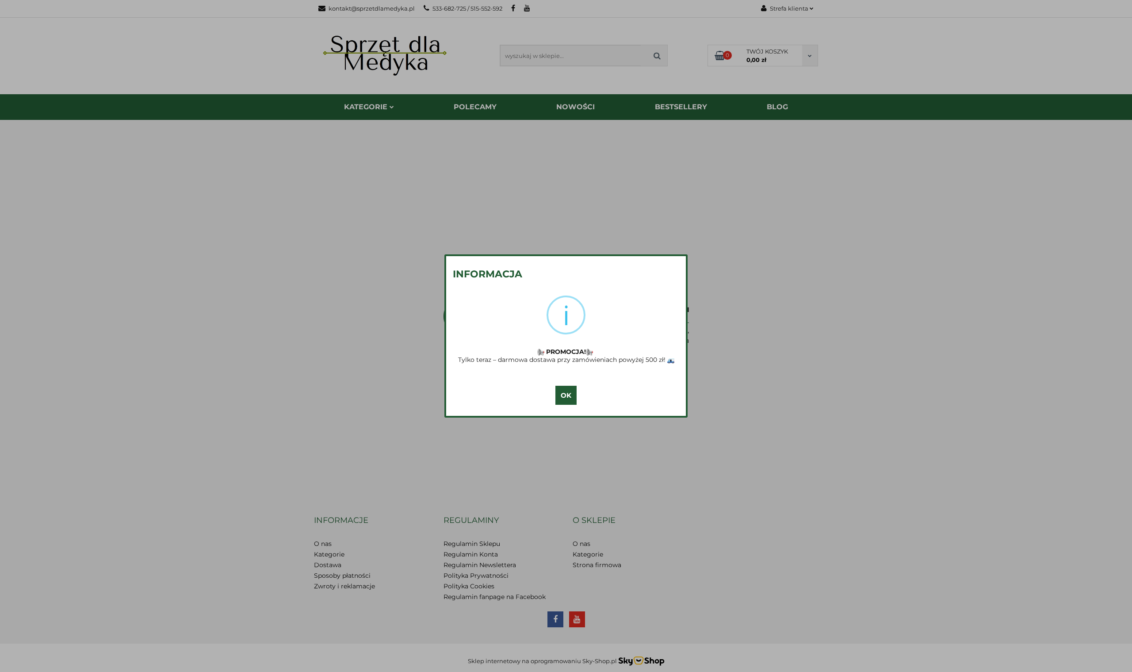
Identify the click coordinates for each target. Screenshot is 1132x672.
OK (566, 395)
